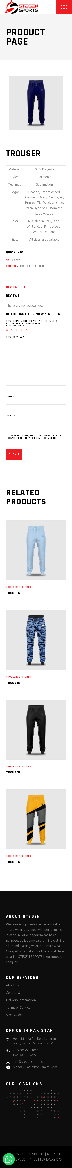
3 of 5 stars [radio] (18, 330)
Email (10, 415)
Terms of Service (18, 1007)
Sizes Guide (14, 1015)
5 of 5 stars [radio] (27, 330)
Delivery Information (21, 1000)
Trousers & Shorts (32, 266)
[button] (9, 1159)
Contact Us (13, 992)
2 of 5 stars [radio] (13, 330)
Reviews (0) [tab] (15, 287)
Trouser (13, 593)
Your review (15, 337)
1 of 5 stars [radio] (8, 330)
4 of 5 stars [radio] (22, 330)
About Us (12, 985)
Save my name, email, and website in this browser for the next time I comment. (35, 437)
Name (10, 396)
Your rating (15, 325)
